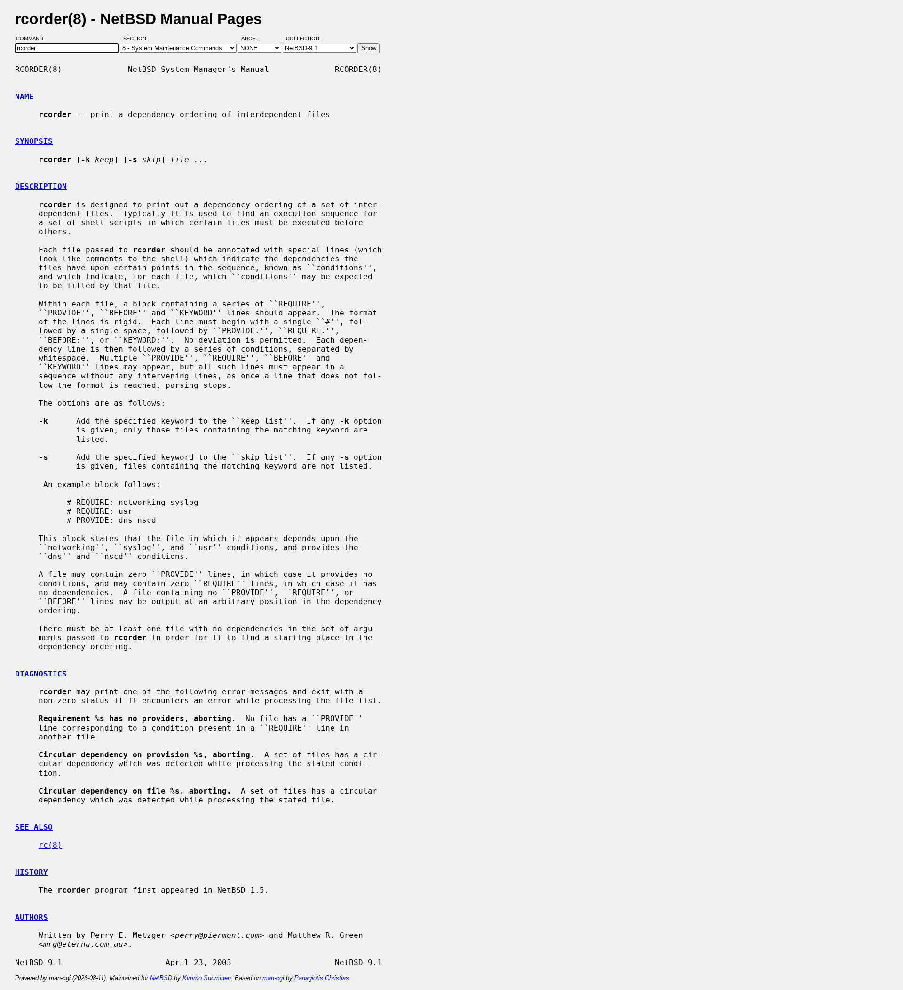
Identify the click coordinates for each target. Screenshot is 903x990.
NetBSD (161, 978)
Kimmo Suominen (206, 978)
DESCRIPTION (41, 186)
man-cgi (273, 978)
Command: (33, 39)
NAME (24, 96)
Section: (137, 39)
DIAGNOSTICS (41, 673)
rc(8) (50, 845)
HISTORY (31, 872)
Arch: (253, 39)
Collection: (303, 39)
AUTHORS (31, 917)
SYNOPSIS (34, 141)
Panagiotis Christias (321, 978)
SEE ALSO (34, 827)
